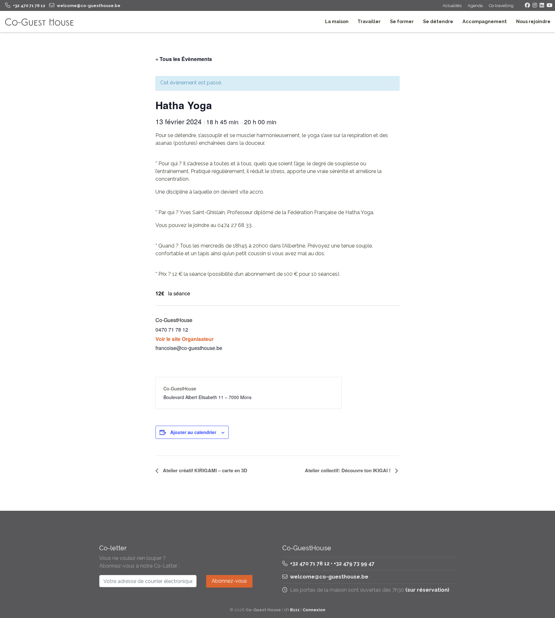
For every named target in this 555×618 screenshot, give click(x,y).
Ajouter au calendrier (193, 432)
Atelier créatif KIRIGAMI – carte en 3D (204, 470)
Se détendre (438, 21)
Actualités (452, 5)
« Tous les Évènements (183, 59)
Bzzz (295, 609)
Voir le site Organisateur (184, 339)
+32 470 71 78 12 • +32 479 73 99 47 (331, 564)
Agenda (475, 5)
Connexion (314, 609)
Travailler (369, 21)
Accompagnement (485, 21)
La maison (336, 21)
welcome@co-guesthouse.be (329, 577)
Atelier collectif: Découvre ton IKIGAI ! (348, 470)
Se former (402, 21)
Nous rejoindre (533, 21)
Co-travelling (501, 5)
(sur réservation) (427, 590)
